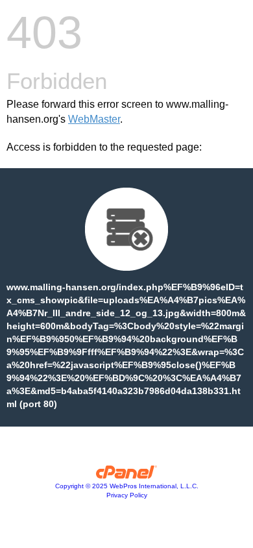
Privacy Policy (126, 495)
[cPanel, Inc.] (127, 475)
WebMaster (94, 119)
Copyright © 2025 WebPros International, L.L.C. (127, 486)
